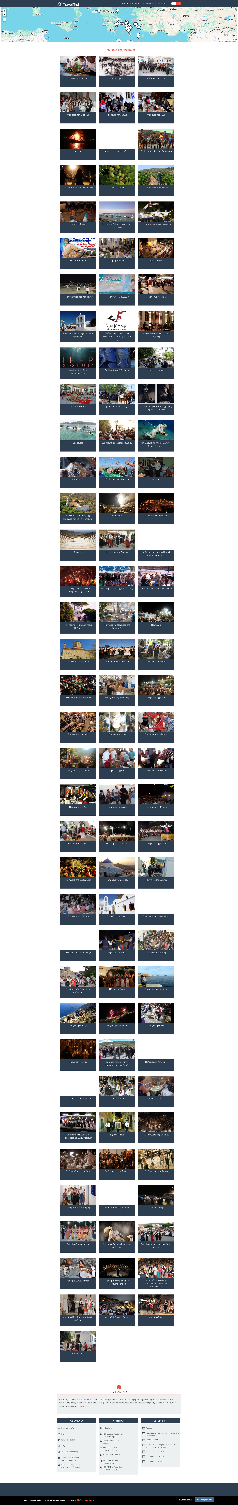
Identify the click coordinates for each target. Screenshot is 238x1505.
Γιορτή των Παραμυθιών (117, 297)
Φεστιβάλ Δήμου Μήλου (77, 1280)
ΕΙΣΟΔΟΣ (164, 3)
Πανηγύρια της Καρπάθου (78, 770)
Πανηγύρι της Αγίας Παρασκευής (156, 588)
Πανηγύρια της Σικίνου (156, 880)
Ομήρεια (78, 552)
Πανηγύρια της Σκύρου (78, 916)
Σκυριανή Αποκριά (117, 1098)
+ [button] (4, 10)
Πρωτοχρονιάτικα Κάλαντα (78, 1098)
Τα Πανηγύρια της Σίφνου (117, 1171)
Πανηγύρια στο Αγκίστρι (77, 661)
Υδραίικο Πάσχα (156, 1207)
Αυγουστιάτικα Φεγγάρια (117, 151)
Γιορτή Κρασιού (117, 187)
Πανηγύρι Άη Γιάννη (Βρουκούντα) (117, 588)
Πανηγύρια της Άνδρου (156, 661)
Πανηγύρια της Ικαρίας (78, 734)
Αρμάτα (77, 151)
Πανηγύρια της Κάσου (117, 770)
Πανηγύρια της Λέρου (117, 807)
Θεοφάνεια (78, 443)
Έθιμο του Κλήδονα (78, 406)
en (174, 3)
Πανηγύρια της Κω (78, 807)
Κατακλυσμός (78, 479)
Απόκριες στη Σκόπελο (78, 115)
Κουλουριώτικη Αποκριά (117, 479)
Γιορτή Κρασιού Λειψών (156, 187)
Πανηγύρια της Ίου (117, 734)
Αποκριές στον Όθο (156, 115)
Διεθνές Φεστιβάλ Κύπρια (117, 370)
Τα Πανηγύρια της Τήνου (156, 1171)
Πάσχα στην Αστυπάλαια (117, 1025)
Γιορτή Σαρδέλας (78, 224)
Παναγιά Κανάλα (67, 1428)
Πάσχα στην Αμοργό (78, 1025)
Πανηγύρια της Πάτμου (117, 843)
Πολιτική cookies (85, 1500)
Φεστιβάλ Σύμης (156, 1317)
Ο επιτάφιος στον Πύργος (156, 515)
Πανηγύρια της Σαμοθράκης (78, 880)
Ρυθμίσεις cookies (185, 1500)
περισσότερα (84, 1406)
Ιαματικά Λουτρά (68, 1440)
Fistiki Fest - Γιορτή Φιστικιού (78, 78)
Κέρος (63, 1434)
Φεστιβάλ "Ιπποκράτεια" (78, 1244)
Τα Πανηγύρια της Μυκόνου (156, 1134)
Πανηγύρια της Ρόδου (156, 843)
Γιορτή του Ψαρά (78, 260)
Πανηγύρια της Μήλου (156, 807)
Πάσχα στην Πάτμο (78, 1062)
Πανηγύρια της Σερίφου (117, 880)
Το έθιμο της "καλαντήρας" (77, 1207)
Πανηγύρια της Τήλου (117, 916)
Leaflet (221, 41)
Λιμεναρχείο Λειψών (111, 1454)
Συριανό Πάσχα (117, 1134)
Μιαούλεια (117, 515)
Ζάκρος (64, 1446)
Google (234, 41)
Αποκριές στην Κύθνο (117, 115)
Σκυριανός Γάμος (156, 1098)
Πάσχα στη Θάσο (117, 989)
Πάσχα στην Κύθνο (156, 1025)
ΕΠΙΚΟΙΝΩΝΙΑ (135, 3)
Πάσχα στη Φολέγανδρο (156, 989)
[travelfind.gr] (68, 6)
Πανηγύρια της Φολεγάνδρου (156, 916)
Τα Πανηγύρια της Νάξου (78, 1171)
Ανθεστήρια (117, 78)
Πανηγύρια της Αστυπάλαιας (78, 697)
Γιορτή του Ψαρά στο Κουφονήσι (78, 297)
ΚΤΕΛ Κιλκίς (108, 1428)
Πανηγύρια (156, 625)
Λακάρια (156, 479)
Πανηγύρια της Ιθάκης (156, 697)
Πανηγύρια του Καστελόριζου (78, 952)
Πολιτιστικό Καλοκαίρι (156, 1062)
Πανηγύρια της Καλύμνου (156, 734)
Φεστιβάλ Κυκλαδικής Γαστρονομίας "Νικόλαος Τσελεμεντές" (156, 1283)
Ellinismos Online (151, 3)
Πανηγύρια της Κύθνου (156, 770)
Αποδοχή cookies (204, 1499)
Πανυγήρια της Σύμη (156, 952)
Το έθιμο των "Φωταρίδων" (117, 1207)
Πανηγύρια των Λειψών (117, 952)
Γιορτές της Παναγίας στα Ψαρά (78, 187)
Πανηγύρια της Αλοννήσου (117, 661)
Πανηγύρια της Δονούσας (117, 697)
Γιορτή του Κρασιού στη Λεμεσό (156, 224)
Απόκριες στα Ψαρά (156, 78)
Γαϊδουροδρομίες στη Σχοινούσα (156, 151)
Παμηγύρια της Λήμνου (117, 552)
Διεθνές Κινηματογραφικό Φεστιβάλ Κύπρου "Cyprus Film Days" (117, 336)
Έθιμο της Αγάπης (156, 370)
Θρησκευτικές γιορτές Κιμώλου (117, 443)
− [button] (4, 14)
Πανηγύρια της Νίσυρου (78, 843)
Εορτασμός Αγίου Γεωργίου (117, 406)
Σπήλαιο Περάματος (69, 1452)
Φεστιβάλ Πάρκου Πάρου (117, 1317)
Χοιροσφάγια (78, 1353)
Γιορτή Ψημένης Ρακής (156, 297)
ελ (179, 3)
